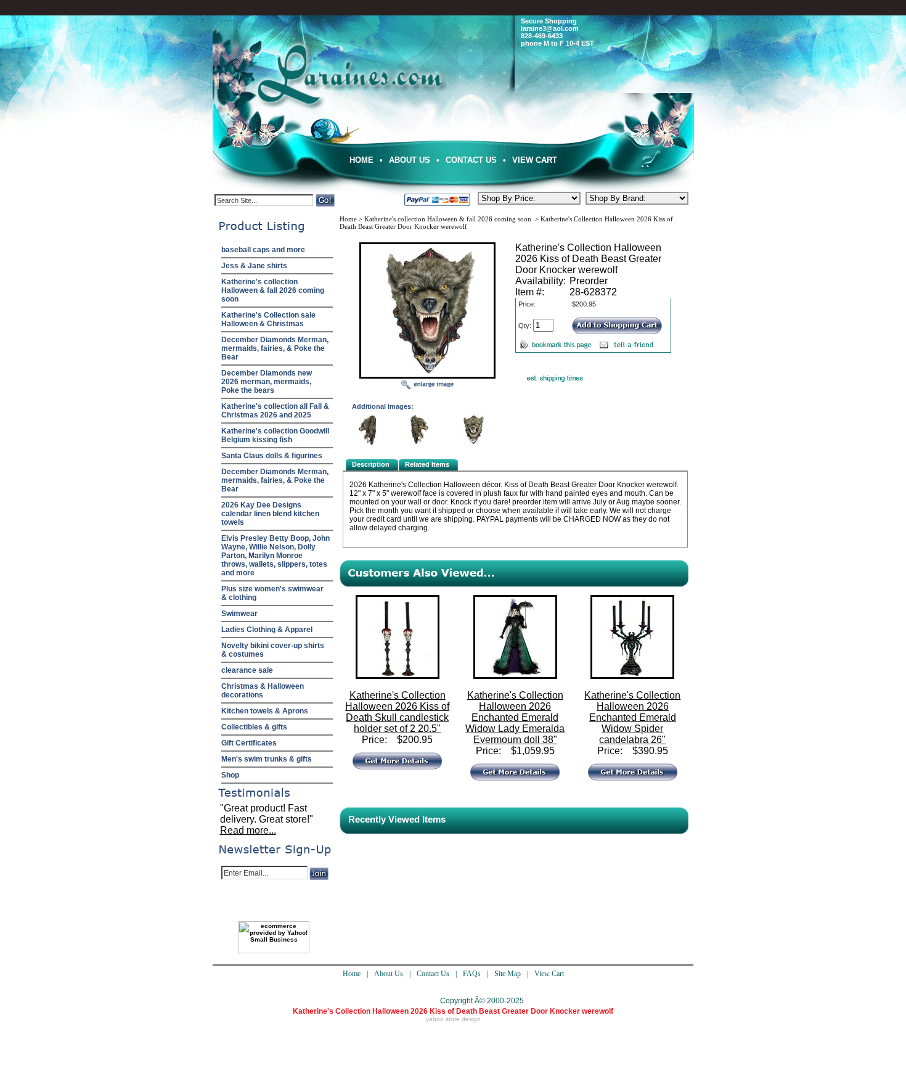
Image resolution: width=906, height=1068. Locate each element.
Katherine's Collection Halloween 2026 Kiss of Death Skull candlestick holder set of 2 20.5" (397, 712)
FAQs (472, 973)
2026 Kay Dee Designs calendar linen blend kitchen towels (270, 514)
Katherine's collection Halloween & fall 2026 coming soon (272, 290)
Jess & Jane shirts (254, 265)
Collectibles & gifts (254, 727)
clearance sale (247, 670)
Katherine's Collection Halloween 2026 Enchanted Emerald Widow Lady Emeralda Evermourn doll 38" (515, 717)
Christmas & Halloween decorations (262, 690)
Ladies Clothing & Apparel (266, 629)
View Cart (534, 160)
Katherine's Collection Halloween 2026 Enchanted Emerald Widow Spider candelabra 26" (632, 717)
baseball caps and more (263, 249)
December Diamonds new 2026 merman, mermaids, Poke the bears (266, 382)
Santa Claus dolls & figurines (271, 455)
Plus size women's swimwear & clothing (272, 593)
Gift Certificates (249, 743)
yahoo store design (453, 1019)
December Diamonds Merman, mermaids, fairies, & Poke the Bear (275, 348)
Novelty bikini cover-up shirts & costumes (272, 650)
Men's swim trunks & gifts (266, 759)
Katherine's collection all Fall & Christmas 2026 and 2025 (275, 410)
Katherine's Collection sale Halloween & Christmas (268, 319)
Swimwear (239, 613)
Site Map (507, 973)
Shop (230, 775)
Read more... (248, 830)
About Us (409, 160)
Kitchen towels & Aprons (264, 711)
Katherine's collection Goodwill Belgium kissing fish (275, 435)
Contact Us (471, 160)
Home (361, 160)
